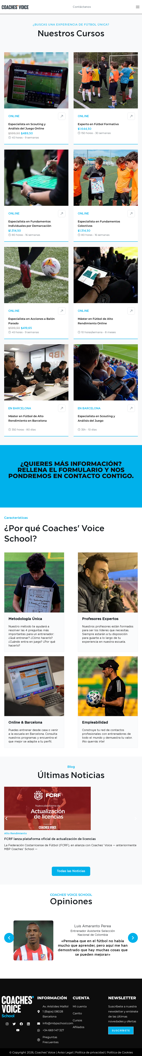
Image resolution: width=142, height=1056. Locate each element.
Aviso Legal (65, 1052)
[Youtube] (18, 1030)
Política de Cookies (120, 1052)
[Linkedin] (28, 1024)
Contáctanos (82, 7)
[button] (6, 818)
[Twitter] (14, 1024)
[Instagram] (7, 1024)
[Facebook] (21, 1024)
